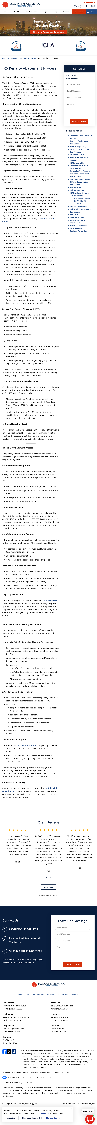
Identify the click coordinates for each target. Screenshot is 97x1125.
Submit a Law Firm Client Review (49, 895)
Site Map (65, 994)
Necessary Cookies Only (32, 1118)
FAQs (45, 12)
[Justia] (14, 1051)
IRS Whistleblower (77, 155)
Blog (55, 12)
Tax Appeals (75, 212)
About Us (16, 12)
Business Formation (78, 231)
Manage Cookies (46, 1077)
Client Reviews (48, 822)
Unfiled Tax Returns (78, 206)
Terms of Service (53, 994)
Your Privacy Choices (16, 1077)
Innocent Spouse (77, 217)
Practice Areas (31, 12)
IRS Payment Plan (77, 163)
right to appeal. (49, 600)
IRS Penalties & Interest (28, 58)
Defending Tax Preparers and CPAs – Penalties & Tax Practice (80, 174)
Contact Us (79, 12)
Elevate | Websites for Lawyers (79, 1104)
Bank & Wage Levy (78, 146)
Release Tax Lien (77, 190)
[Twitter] (9, 1051)
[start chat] (90, 1119)
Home (5, 12)
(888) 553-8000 (84, 6)
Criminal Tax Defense (79, 141)
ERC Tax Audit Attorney (80, 179)
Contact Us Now (79, 121)
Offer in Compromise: (26, 745)
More (93, 12)
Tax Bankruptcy (76, 187)
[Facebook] (4, 1051)
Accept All (11, 1118)
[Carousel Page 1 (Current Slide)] (46, 877)
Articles (66, 12)
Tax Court (74, 215)
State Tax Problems (78, 225)
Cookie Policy (32, 1077)
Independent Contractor (80, 209)
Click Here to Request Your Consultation (48, 32)
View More (48, 887)
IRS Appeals (44, 218)
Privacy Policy (30, 994)
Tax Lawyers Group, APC (27, 1104)
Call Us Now (89, 2)
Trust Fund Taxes (77, 220)
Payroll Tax (75, 223)
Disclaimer (41, 994)
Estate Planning (77, 228)
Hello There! (88, 1111)
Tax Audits (74, 144)
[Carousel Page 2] (50, 877)
